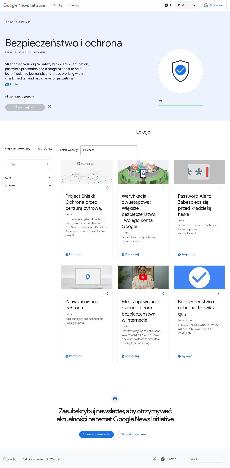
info (49, 106)
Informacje (73, 5)
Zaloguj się (215, 5)
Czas (28, 178)
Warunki (55, 459)
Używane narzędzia (20, 97)
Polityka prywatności (35, 459)
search (172, 5)
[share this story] (106, 187)
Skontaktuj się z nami (134, 434)
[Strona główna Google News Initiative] (24, 5)
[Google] (9, 459)
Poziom (28, 186)
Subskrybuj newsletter (96, 434)
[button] (186, 5)
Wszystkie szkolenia (19, 22)
